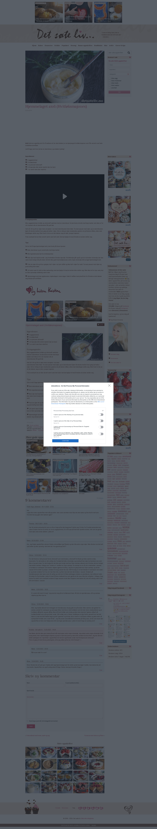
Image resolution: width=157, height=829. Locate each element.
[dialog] (78, 414)
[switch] (101, 414)
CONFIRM (65, 440)
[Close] (110, 386)
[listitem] (78, 411)
